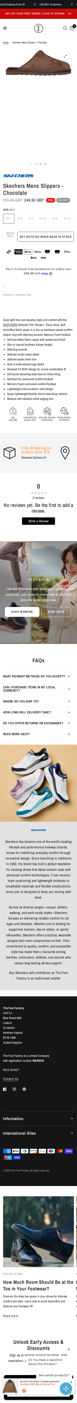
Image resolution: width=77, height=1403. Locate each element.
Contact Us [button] (10, 1078)
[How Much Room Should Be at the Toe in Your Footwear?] (38, 1231)
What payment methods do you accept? (34, 676)
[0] (71, 28)
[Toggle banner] (70, 13)
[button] (22, 612)
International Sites (19, 1133)
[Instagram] (17, 1089)
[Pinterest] (27, 1089)
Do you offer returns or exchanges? (33, 723)
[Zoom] (65, 56)
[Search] (65, 28)
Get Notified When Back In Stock (46, 237)
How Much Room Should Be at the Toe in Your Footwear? (38, 1285)
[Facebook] (7, 1089)
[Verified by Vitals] (24, 1391)
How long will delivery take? (27, 712)
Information (13, 1118)
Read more (10, 1316)
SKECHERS (10, 325)
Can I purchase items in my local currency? (29, 689)
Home (5, 42)
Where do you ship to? (21, 701)
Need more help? (16, 734)
